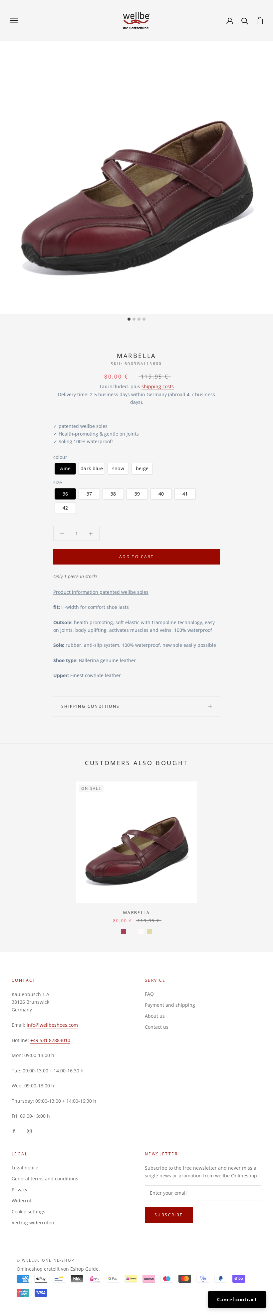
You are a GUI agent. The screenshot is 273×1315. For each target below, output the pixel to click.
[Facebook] (14, 1130)
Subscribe (168, 1215)
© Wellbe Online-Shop (46, 1260)
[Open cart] (260, 20)
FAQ (149, 994)
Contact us (156, 1027)
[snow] (140, 931)
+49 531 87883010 (50, 1040)
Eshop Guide (84, 1269)
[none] (65, 469)
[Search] (244, 20)
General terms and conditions (45, 1178)
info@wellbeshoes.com (52, 1025)
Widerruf (22, 1200)
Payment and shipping (170, 1005)
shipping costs (157, 386)
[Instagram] (29, 1130)
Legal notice (25, 1167)
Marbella (136, 912)
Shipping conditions (90, 706)
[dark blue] (132, 931)
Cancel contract (237, 1299)
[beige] (149, 931)
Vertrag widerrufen (33, 1222)
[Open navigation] (14, 20)
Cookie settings (28, 1211)
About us (155, 1016)
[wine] (123, 931)
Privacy (19, 1189)
